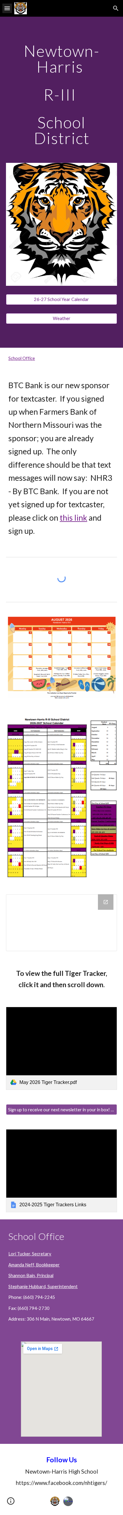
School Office (21, 358)
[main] (61, 94)
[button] (7, 8)
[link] (61, 1048)
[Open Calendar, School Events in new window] (105, 902)
